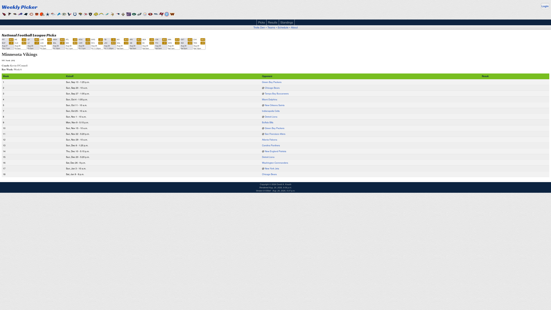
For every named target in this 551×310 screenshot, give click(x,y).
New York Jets (272, 168)
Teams (271, 27)
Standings (286, 22)
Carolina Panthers (271, 145)
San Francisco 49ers (275, 133)
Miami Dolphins (269, 99)
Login (545, 6)
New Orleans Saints (275, 105)
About (294, 27)
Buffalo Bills (267, 122)
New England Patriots (275, 151)
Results (272, 22)
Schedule (283, 27)
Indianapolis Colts (271, 110)
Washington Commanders (275, 162)
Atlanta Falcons (269, 139)
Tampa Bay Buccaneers (277, 93)
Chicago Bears (272, 87)
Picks (261, 22)
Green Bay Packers (272, 82)
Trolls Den (259, 27)
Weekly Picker (19, 7)
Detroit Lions (271, 116)
